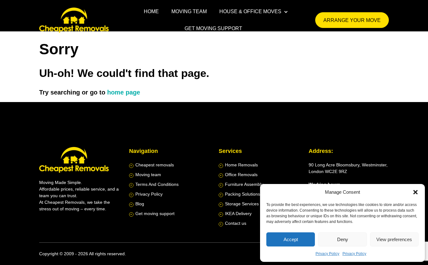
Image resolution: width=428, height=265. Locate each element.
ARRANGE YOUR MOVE (352, 20)
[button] (415, 192)
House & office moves (250, 11)
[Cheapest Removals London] (75, 20)
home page (123, 92)
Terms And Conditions (157, 184)
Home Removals (241, 164)
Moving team (189, 11)
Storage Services (242, 203)
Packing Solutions (242, 194)
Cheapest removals (154, 164)
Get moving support (213, 28)
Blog (139, 203)
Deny (342, 239)
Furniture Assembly (244, 184)
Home (151, 11)
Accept (291, 239)
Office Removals (241, 174)
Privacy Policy (327, 253)
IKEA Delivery (238, 213)
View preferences (394, 239)
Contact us (235, 223)
